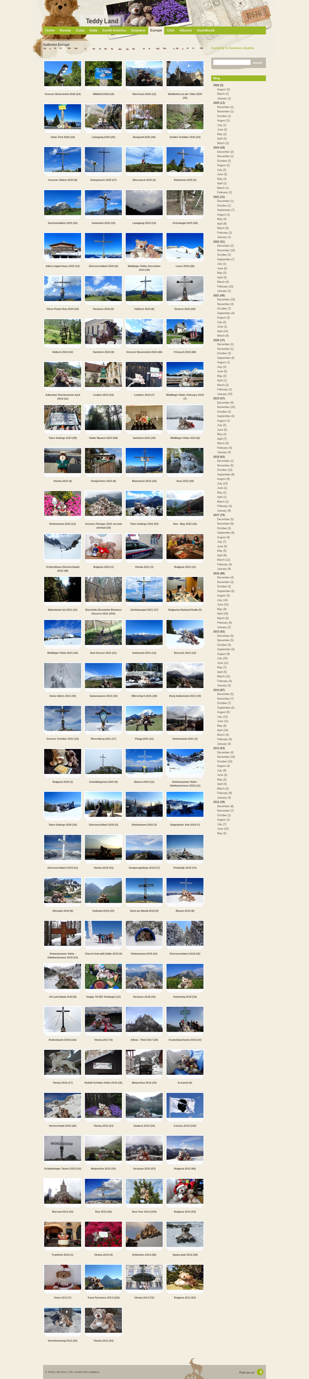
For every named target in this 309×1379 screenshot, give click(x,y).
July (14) (222, 600)
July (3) (221, 366)
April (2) (222, 138)
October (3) (224, 353)
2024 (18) (219, 147)
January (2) (224, 627)
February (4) (224, 447)
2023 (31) (219, 197)
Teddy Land (102, 20)
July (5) (221, 425)
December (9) (225, 402)
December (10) (226, 299)
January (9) (224, 510)
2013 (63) (219, 748)
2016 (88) (219, 573)
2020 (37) (219, 340)
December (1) (225, 107)
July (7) (221, 541)
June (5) (222, 371)
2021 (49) (219, 295)
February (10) (225, 286)
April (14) (222, 331)
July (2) (221, 169)
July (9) (221, 770)
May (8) (221, 609)
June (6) (222, 268)
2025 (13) (219, 102)
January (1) (224, 98)
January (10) (224, 394)
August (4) (223, 537)
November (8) (225, 523)
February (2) (224, 192)
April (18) (222, 613)
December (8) (225, 806)
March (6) (223, 228)
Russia (65, 30)
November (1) (225, 111)
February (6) (224, 622)
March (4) (223, 281)
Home (50, 30)
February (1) (224, 389)
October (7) (224, 308)
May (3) (221, 178)
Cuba (80, 30)
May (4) (221, 219)
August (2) (223, 317)
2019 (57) (219, 398)
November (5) (225, 465)
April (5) (222, 277)
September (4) (225, 313)
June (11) (222, 662)
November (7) (225, 698)
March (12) (223, 559)
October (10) (224, 761)
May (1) (221, 492)
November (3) (225, 304)
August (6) (223, 712)
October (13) (224, 469)
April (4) (222, 784)
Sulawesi (138, 30)
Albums (186, 30)
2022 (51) (219, 241)
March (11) (223, 676)
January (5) (224, 685)
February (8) (224, 793)
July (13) (222, 483)
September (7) (225, 210)
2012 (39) (219, 802)
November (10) (226, 250)
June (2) (222, 129)
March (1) (223, 93)
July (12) (222, 716)
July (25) (222, 658)
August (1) (223, 120)
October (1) (224, 116)
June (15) (222, 604)
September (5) (225, 591)
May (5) (221, 550)
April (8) (222, 223)
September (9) (225, 532)
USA (170, 30)
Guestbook (206, 30)
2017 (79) (219, 515)
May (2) (221, 134)
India (93, 30)
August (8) (223, 478)
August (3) (223, 89)
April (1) (222, 183)
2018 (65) (219, 456)
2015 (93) (219, 631)
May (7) (221, 667)
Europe (156, 30)
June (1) (222, 326)
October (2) (224, 160)
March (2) (223, 143)
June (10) (222, 828)
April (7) (222, 438)
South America (114, 30)
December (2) (225, 151)
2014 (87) (219, 690)
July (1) (221, 125)
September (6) (225, 357)
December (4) (225, 577)
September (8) (225, 474)
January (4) (224, 452)
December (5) (225, 519)
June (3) (222, 174)
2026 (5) (218, 85)
